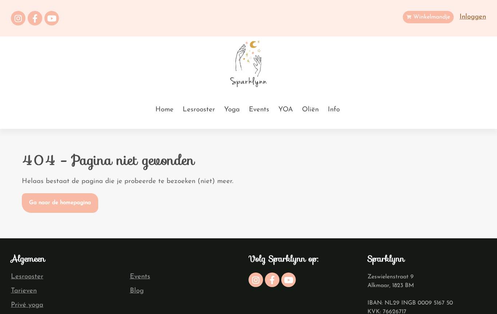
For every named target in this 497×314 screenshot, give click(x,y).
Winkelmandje (430, 17)
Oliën (310, 109)
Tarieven (24, 290)
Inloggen (473, 16)
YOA (285, 109)
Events (259, 109)
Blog (137, 290)
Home (164, 109)
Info (334, 109)
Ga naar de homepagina (60, 203)
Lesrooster (199, 109)
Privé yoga (27, 305)
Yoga (232, 109)
